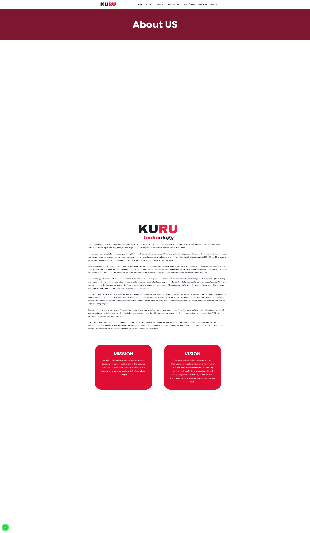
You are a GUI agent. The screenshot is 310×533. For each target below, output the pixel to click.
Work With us (173, 4)
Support (160, 4)
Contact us (215, 4)
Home (140, 4)
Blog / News (189, 4)
